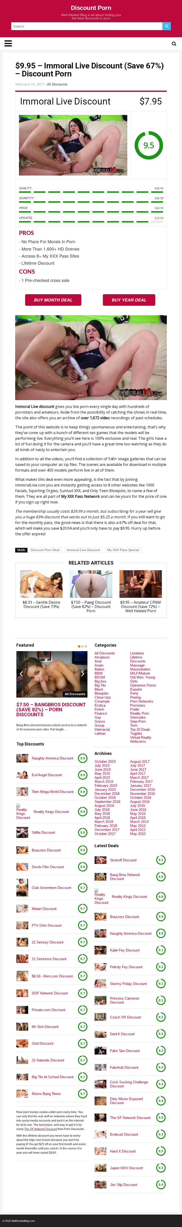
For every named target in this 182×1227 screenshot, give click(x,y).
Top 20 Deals (140, 729)
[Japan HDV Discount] (100, 1168)
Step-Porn (138, 721)
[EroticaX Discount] (100, 1134)
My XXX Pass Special (123, 550)
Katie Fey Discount (124, 950)
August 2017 (140, 761)
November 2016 (142, 793)
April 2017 (138, 773)
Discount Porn (91, 7)
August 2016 (140, 802)
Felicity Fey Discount (126, 967)
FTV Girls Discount (46, 925)
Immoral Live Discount (83, 550)
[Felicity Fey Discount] (100, 967)
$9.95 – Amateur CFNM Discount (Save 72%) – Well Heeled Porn (140, 606)
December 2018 (107, 793)
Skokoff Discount (123, 860)
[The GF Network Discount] (100, 1118)
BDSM (100, 677)
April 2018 (102, 818)
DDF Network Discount (50, 993)
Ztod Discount (42, 1043)
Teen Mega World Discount (52, 792)
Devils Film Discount (48, 867)
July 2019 (102, 765)
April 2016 (138, 818)
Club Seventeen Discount (51, 888)
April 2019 (102, 777)
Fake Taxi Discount (125, 1051)
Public (135, 709)
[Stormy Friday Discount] (100, 983)
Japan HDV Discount (126, 1168)
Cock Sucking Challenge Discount (129, 1084)
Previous (21, 673)
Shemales (138, 717)
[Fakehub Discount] (100, 1067)
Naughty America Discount (52, 758)
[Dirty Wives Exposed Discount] (100, 1101)
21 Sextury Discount (47, 942)
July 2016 (137, 806)
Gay (98, 717)
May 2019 (102, 773)
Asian (99, 665)
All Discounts (57, 84)
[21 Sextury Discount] (22, 942)
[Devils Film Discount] (22, 867)
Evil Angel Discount (47, 775)
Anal (98, 661)
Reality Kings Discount (51, 812)
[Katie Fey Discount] (100, 950)
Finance (101, 713)
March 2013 (139, 822)
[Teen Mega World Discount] (22, 791)
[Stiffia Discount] (22, 832)
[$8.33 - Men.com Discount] (22, 976)
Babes (100, 669)
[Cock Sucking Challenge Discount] (100, 1084)
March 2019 (104, 781)
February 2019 (106, 785)
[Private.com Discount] (22, 1010)
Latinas (100, 733)
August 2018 (104, 806)
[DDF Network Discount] (22, 993)
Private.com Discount (48, 1010)
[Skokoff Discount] (100, 860)
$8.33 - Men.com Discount (52, 976)
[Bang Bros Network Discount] (100, 877)
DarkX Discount (122, 1034)
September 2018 (107, 802)
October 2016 (140, 798)
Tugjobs (136, 733)
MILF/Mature (140, 673)
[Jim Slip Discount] (100, 1185)
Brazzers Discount (46, 850)
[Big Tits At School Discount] (22, 1077)
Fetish (99, 709)
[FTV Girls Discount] (22, 925)
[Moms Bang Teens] (22, 1093)
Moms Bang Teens (46, 1094)
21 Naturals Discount (48, 1060)
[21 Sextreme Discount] (22, 959)
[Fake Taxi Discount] (100, 1051)
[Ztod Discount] (22, 1043)
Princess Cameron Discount (124, 1000)
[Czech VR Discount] (100, 1017)
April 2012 (138, 830)
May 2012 (138, 826)
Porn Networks (141, 701)
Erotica (100, 705)
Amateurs (102, 657)
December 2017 (107, 830)
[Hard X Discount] (100, 1151)
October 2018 (105, 798)
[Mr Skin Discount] (22, 1027)
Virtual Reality (140, 737)
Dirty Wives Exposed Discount (126, 1101)
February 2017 (141, 781)
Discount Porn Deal (45, 550)
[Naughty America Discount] (22, 758)
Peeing (135, 697)
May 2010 (138, 834)
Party (134, 693)
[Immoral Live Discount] (73, 145)
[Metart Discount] (22, 909)
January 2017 (140, 785)
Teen (133, 725)
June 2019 (103, 769)
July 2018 (102, 810)
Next (82, 673)
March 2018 (104, 822)
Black (99, 689)
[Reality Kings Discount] (23, 812)
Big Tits (100, 685)
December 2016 (142, 789)
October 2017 (105, 834)
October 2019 (105, 761)
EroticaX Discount (124, 1134)
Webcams (138, 741)
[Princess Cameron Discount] (100, 1000)
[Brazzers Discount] (22, 850)
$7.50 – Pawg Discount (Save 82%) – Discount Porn (91, 606)
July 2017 (137, 765)
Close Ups (103, 697)
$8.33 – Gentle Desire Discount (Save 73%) (41, 604)
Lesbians (137, 653)
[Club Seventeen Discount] (22, 887)
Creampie (102, 701)
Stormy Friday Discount (128, 984)
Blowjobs (102, 693)
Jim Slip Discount (123, 1185)
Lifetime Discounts (138, 659)
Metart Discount (44, 909)
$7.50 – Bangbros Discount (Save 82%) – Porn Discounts (51, 709)
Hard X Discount (123, 1151)
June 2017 (138, 769)
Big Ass (100, 681)
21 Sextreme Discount (49, 959)
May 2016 (138, 814)
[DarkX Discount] (100, 1034)
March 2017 (139, 777)
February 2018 (106, 826)
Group (99, 725)
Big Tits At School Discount (52, 1077)
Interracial (102, 729)
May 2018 (102, 814)
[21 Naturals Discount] (22, 1060)
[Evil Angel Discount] (22, 775)
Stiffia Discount (43, 832)
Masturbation (140, 669)
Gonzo (100, 721)
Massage (137, 665)
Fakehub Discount (124, 1067)
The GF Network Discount (40, 1129)
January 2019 (105, 789)
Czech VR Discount (125, 1017)
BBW (99, 673)
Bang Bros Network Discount (125, 877)
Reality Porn (139, 713)
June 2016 (138, 810)
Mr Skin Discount (45, 1027)
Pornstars (137, 705)
